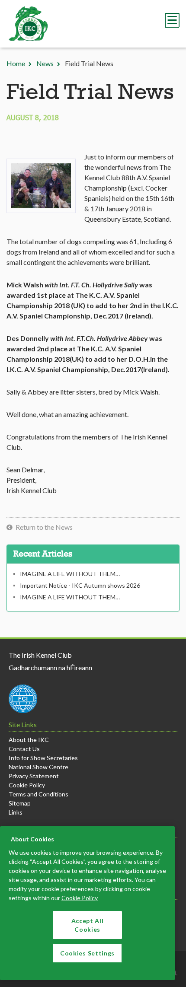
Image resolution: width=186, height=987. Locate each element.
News (45, 63)
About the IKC (29, 739)
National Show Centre (38, 766)
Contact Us (24, 748)
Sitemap (20, 803)
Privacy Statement (34, 776)
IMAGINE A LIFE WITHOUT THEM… (70, 573)
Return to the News (44, 527)
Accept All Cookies (87, 925)
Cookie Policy (27, 785)
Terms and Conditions (38, 794)
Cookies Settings (87, 953)
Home (15, 63)
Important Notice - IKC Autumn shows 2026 (80, 585)
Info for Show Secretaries (43, 757)
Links (15, 812)
